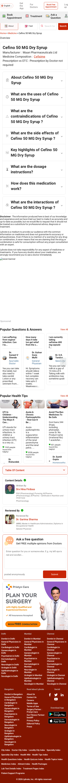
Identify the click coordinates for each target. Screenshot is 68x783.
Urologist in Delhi (8, 667)
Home (3, 33)
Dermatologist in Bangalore (11, 720)
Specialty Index (53, 750)
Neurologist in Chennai (53, 670)
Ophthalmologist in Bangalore (12, 737)
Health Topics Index (54, 759)
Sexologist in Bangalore (10, 743)
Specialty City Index (10, 754)
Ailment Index (24, 764)
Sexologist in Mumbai (33, 684)
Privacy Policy (33, 720)
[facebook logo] (50, 696)
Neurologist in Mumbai (30, 670)
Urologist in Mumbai (33, 675)
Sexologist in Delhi (9, 676)
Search (63, 26)
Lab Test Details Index (11, 768)
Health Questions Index (11, 759)
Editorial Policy (33, 723)
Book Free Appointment (50, 6)
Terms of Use (33, 706)
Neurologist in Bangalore (10, 726)
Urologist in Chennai (56, 675)
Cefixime (39, 56)
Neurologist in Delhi (10, 664)
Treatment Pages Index (33, 768)
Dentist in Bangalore (13, 694)
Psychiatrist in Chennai (53, 659)
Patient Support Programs (13, 773)
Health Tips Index (40, 754)
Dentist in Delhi (8, 639)
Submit (54, 574)
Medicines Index (8, 764)
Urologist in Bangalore (9, 732)
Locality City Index (37, 750)
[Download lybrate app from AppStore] (57, 723)
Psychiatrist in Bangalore (10, 715)
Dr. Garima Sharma (27, 519)
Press (29, 726)
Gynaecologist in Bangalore (11, 709)
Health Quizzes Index (33, 759)
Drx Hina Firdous (25, 489)
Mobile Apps (32, 703)
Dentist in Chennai (55, 639)
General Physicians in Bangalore (13, 698)
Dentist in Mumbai (32, 639)
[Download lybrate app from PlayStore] (57, 716)
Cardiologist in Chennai (53, 648)
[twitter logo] (56, 696)
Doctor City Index (19, 750)
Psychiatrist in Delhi (10, 656)
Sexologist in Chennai (56, 684)
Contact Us (32, 697)
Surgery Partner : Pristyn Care (34, 710)
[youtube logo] (56, 700)
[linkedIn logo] (62, 696)
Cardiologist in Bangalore (10, 704)
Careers (30, 700)
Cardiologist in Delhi (10, 647)
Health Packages (39, 764)
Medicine (12, 33)
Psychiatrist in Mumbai (30, 659)
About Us (31, 694)
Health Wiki (25, 754)
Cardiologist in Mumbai (30, 648)
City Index (5, 750)
